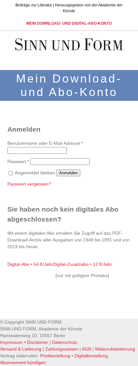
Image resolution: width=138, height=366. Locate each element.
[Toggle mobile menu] (125, 60)
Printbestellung (55, 355)
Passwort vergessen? (29, 184)
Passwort (18, 161)
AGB (86, 349)
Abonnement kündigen (23, 362)
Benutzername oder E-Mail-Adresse (45, 143)
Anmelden (68, 172)
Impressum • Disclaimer (24, 342)
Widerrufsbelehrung (115, 349)
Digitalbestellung (91, 355)
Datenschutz (64, 342)
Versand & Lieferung (20, 349)
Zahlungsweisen (61, 349)
